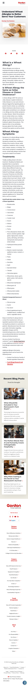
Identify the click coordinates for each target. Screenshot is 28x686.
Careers (13, 642)
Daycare (13, 541)
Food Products (13, 568)
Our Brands (13, 577)
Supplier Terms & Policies (16, 671)
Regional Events (13, 613)
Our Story (13, 631)
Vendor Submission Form (10, 668)
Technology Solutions (13, 586)
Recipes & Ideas (14, 619)
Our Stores (13, 637)
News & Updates (13, 640)
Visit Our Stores (14, 512)
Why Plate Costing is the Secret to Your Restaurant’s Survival (13, 479)
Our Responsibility (13, 634)
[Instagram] (10, 516)
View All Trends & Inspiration (13, 605)
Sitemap (22, 672)
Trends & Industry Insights (13, 616)
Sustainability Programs (13, 592)
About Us (6, 667)
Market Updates (13, 607)
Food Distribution (13, 574)
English (13, 520)
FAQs (13, 651)
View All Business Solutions (13, 533)
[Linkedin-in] (18, 516)
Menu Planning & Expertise (13, 589)
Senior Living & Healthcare (13, 539)
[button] (5, 53)
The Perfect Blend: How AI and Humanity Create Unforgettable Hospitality (14, 444)
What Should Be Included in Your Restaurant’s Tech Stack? (11, 406)
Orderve (13, 583)
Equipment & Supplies (13, 571)
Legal (7, 671)
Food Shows (13, 610)
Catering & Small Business (13, 547)
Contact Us (13, 645)
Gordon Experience (19, 341)
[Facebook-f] (12, 516)
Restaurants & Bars (13, 536)
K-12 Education (13, 550)
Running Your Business (8, 21)
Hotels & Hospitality (13, 544)
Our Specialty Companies (13, 580)
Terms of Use (15, 672)
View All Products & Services (13, 566)
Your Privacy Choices (15, 676)
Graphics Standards (14, 648)
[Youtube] (15, 516)
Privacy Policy (7, 672)
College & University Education (13, 553)
